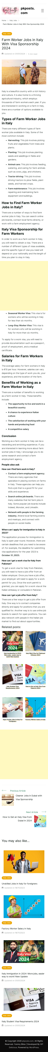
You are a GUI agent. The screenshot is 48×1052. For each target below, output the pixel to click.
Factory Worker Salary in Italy (16, 928)
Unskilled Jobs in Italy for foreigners (19, 883)
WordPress (34, 1047)
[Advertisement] (24, 286)
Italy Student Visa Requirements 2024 (20, 1021)
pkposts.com (28, 10)
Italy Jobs (7, 34)
